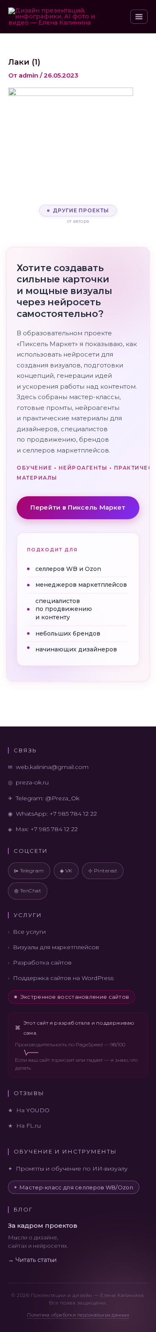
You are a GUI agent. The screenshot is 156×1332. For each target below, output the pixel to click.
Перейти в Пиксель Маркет (77, 507)
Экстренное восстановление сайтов (74, 996)
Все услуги (29, 931)
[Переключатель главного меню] (139, 17)
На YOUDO (33, 1110)
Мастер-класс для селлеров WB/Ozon (76, 1187)
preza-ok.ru (32, 782)
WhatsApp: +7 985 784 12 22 (56, 813)
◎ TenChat (28, 890)
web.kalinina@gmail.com (52, 767)
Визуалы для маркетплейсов (56, 947)
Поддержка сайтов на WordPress (63, 978)
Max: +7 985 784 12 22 (46, 829)
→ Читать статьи (32, 1260)
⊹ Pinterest (103, 870)
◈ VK (66, 870)
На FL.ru (28, 1125)
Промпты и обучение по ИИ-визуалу (72, 1168)
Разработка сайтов (42, 962)
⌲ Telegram (29, 870)
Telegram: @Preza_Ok (47, 798)
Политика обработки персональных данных (78, 1315)
